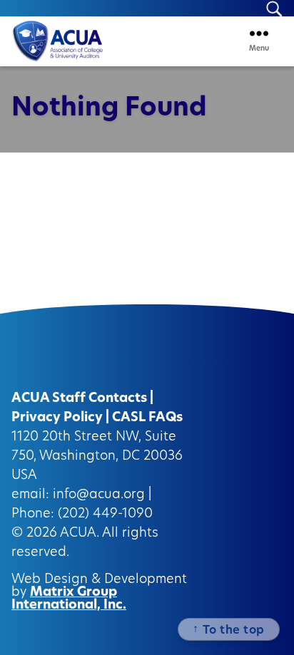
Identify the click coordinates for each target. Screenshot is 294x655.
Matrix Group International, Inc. (68, 599)
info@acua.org (99, 495)
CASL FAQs (147, 418)
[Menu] (259, 33)
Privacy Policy (57, 418)
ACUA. (79, 533)
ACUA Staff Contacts (79, 399)
